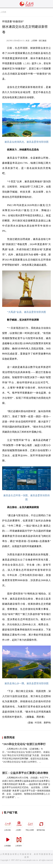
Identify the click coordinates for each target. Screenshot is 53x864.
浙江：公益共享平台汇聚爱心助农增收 (25, 772)
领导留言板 (41, 830)
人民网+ (18, 830)
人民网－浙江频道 (38, 41)
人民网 (3, 12)
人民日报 (7, 830)
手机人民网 (30, 830)
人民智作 (18, 846)
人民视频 (7, 846)
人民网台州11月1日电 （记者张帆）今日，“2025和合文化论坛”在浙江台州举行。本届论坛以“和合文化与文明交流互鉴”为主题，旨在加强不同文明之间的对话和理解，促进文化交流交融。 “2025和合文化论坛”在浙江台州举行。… (26, 755)
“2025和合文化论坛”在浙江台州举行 (24, 744)
